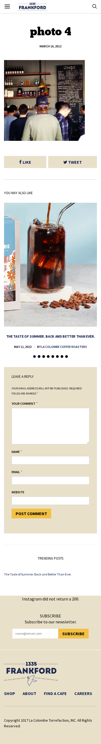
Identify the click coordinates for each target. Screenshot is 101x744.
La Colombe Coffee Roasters (64, 347)
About (29, 693)
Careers (83, 693)
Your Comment (23, 403)
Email (16, 472)
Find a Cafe (55, 693)
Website (18, 492)
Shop (9, 693)
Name (16, 452)
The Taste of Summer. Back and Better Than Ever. (50, 336)
